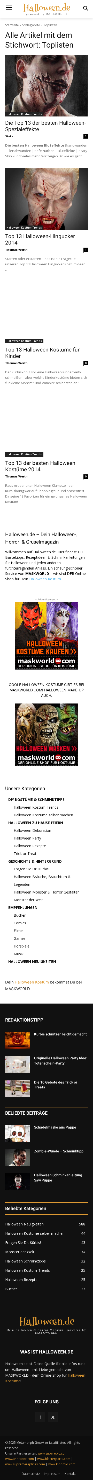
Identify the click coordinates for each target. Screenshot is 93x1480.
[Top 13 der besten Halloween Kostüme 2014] (46, 426)
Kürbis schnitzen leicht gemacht (60, 1034)
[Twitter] (53, 1417)
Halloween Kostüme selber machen (43, 815)
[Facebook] (40, 1417)
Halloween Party (27, 838)
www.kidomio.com (61, 1464)
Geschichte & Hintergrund (35, 861)
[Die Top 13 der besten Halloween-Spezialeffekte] (46, 85)
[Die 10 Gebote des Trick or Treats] (17, 1088)
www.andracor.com (19, 1459)
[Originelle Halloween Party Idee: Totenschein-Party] (17, 1064)
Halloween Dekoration (32, 830)
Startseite (12, 25)
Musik (19, 953)
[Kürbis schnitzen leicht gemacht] (17, 1040)
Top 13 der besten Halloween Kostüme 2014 (40, 466)
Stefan (10, 136)
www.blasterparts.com (53, 1459)
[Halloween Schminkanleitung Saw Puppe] (17, 1181)
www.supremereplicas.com (25, 1464)
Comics (20, 923)
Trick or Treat (25, 853)
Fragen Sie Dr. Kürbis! (31, 869)
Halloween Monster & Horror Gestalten (47, 892)
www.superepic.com (52, 1453)
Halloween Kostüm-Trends (24, 114)
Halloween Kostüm (45, 578)
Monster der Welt (28, 899)
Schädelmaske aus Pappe (55, 1127)
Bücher (20, 915)
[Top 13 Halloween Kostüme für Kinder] (46, 312)
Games (20, 938)
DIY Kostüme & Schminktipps (36, 799)
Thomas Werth (16, 249)
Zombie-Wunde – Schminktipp (58, 1151)
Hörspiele (21, 946)
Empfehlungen (22, 907)
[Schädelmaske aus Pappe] (17, 1133)
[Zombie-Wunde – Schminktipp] (17, 1157)
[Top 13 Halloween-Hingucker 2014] (46, 199)
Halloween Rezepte (30, 845)
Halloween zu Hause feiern (35, 822)
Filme (18, 930)
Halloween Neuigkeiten (32, 961)
